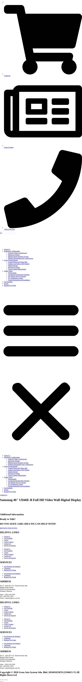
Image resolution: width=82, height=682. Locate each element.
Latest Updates (8, 542)
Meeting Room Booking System (18, 256)
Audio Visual (8, 271)
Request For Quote (10, 285)
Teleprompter (12, 273)
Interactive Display (14, 255)
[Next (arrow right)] (3, 681)
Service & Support (10, 545)
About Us (7, 249)
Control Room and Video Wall (17, 262)
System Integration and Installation (19, 280)
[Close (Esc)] (7, 679)
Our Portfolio (8, 282)
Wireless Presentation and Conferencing (20, 258)
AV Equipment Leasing (15, 278)
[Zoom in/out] (1, 679)
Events (6, 284)
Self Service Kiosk (14, 267)
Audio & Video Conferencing (17, 253)
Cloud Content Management (17, 269)
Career (6, 540)
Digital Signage (13, 265)
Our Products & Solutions (12, 566)
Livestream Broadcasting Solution (18, 274)
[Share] (5, 679)
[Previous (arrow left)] (1, 681)
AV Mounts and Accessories (17, 276)
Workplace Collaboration (12, 251)
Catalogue (7, 568)
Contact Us (7, 544)
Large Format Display (11, 260)
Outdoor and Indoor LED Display (19, 264)
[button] (41, 370)
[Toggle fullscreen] (3, 679)
